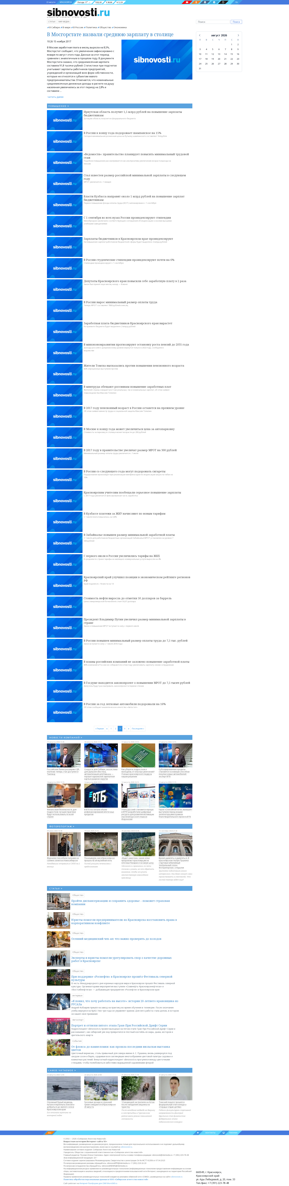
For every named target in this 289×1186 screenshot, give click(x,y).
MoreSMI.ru (112, 1183)
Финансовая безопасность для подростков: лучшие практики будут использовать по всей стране (61, 813)
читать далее (56, 97)
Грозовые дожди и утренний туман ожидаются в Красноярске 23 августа (100, 1104)
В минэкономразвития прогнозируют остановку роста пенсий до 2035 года (136, 344)
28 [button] (225, 63)
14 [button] (225, 54)
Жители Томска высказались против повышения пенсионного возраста (134, 365)
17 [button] (200, 58)
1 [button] (231, 44)
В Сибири (54, 27)
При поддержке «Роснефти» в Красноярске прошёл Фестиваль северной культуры (121, 978)
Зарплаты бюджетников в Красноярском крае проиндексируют (128, 238)
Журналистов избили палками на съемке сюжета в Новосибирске (63, 859)
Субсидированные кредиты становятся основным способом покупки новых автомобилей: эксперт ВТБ (174, 773)
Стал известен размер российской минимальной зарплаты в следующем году (135, 177)
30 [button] (238, 63)
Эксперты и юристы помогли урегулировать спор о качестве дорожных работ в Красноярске (121, 959)
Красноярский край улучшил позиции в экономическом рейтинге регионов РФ (137, 578)
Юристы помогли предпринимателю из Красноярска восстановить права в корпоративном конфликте (124, 921)
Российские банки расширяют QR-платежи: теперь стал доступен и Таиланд (63, 771)
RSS (49, 1133)
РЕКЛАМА (233, 1132)
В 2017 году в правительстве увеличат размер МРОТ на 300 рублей (130, 450)
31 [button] (200, 68)
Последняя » (138, 728)
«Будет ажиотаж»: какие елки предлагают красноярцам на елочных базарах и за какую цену (137, 860)
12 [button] (212, 54)
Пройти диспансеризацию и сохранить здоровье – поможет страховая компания (120, 902)
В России (78, 27)
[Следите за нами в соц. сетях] (187, 2)
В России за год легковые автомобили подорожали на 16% (125, 704)
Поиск (236, 22)
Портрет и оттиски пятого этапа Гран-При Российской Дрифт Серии (119, 1025)
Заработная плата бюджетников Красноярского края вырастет (128, 323)
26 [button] (212, 63)
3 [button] (200, 49)
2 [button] (238, 44)
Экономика (120, 27)
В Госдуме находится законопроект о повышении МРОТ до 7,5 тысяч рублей (137, 683)
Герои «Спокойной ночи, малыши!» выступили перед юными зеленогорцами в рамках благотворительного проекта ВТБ (175, 813)
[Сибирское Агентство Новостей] (78, 12)
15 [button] (231, 54)
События (77, 1041)
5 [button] (212, 49)
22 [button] (231, 58)
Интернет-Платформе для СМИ (93, 1183)
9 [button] (238, 49)
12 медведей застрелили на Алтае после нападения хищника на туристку (138, 1104)
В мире (66, 27)
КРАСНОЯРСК (66, 2)
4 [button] (206, 49)
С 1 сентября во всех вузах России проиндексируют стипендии (127, 217)
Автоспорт (78, 1019)
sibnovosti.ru (126, 1147)
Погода (81, 2)
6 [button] (219, 49)
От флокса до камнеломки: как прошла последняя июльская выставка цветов (120, 1048)
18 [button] (206, 58)
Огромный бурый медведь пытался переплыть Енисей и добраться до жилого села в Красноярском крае (60, 1106)
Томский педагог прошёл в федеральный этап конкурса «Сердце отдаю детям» (172, 1104)
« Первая (99, 728)
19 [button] (212, 58)
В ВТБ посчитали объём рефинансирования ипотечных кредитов (99, 812)
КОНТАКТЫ (210, 1132)
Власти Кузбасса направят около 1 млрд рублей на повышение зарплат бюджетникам (134, 198)
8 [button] (231, 49)
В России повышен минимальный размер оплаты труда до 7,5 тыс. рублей (136, 640)
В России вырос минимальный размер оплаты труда (120, 302)
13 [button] (219, 54)
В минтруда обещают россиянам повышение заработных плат (127, 386)
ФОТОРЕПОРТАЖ (62, 826)
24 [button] (200, 63)
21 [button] (225, 58)
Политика (91, 27)
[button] (200, 35)
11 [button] (206, 54)
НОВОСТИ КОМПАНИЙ (65, 737)
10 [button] (200, 54)
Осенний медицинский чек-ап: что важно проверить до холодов (116, 939)
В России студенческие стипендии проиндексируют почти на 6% (129, 260)
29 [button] (231, 63)
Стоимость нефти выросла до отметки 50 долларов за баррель (128, 598)
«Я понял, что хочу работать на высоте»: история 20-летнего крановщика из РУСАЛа (124, 1002)
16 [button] (238, 54)
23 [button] (238, 58)
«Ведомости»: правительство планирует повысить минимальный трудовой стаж (136, 155)
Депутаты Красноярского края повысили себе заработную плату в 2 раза (135, 281)
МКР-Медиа (64, 21)
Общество (105, 27)
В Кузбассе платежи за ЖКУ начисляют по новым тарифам (124, 513)
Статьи (51, 21)
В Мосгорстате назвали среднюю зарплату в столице (110, 34)
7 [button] (225, 49)
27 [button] (219, 63)
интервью (77, 995)
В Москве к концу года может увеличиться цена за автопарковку (129, 429)
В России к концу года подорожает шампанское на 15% (122, 133)
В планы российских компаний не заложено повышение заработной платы (136, 661)
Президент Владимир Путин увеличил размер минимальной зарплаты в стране (135, 621)
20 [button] (219, 58)
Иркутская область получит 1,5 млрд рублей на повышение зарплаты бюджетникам (133, 113)
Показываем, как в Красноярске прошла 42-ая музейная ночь (99, 859)
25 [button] (206, 63)
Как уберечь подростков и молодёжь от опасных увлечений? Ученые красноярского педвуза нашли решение (138, 773)
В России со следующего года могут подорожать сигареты (124, 471)
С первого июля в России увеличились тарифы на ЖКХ (122, 556)
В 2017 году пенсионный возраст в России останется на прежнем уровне (134, 408)
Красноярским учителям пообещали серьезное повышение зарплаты (132, 492)
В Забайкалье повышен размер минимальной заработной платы (129, 535)
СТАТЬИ (55, 888)
